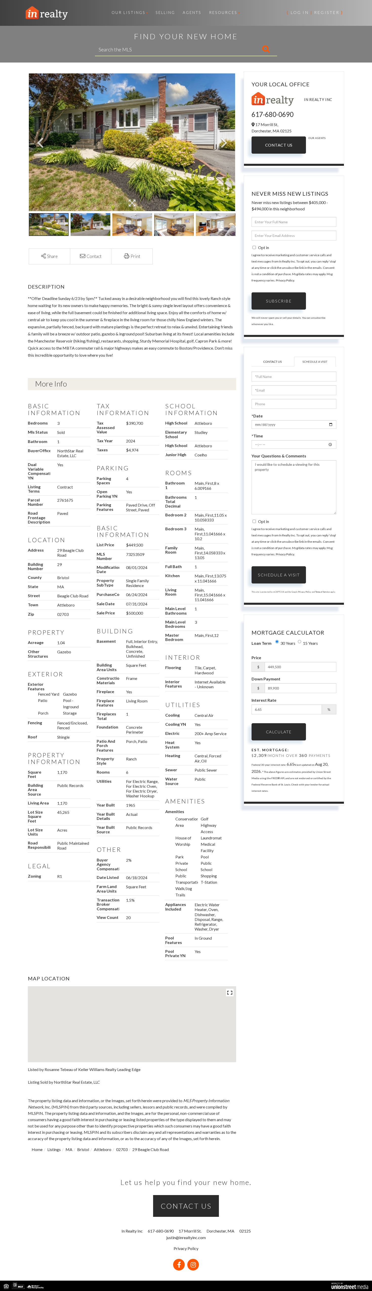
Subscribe (279, 300)
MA (69, 1149)
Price (256, 657)
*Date (257, 415)
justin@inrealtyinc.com (186, 1237)
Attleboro (102, 1149)
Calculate (279, 731)
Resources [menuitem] (223, 12)
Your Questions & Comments (279, 455)
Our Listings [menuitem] (129, 12)
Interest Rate (264, 700)
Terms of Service (322, 592)
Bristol (83, 1149)
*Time (257, 435)
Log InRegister (315, 12)
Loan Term (262, 643)
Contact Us (279, 145)
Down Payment (266, 678)
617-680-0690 (273, 114)
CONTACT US (186, 1206)
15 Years (310, 643)
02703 (122, 1149)
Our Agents (316, 137)
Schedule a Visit (314, 362)
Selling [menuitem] (165, 12)
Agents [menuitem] (192, 12)
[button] (244, 49)
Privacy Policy (285, 280)
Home (37, 1149)
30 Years (287, 643)
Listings (54, 1149)
